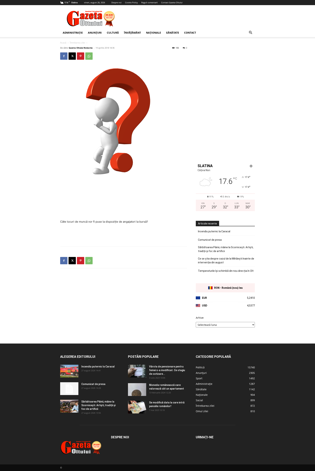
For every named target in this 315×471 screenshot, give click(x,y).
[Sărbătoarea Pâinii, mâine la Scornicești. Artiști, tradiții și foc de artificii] (69, 406)
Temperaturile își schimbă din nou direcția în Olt (226, 270)
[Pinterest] (80, 56)
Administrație (73, 32)
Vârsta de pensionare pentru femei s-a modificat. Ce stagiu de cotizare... (167, 370)
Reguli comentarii (149, 2)
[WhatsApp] (89, 56)
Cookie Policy (131, 2)
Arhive (200, 317)
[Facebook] (63, 56)
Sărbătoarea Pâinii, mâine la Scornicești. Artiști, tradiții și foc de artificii (225, 249)
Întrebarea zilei (77, 42)
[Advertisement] (188, 18)
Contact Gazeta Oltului (171, 2)
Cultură (113, 32)
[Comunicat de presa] (69, 388)
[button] (250, 33)
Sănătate (172, 32)
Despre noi (116, 2)
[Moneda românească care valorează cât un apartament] (137, 389)
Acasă (63, 42)
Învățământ (132, 32)
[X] (72, 56)
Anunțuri (95, 32)
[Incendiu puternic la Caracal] (69, 371)
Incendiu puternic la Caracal (214, 231)
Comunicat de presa (210, 239)
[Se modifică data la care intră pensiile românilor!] (137, 407)
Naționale (153, 32)
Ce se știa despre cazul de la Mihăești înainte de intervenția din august (226, 260)
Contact (190, 32)
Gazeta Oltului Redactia (81, 47)
